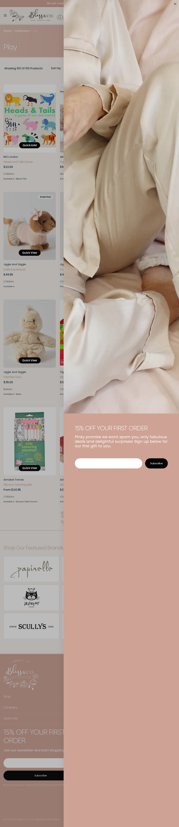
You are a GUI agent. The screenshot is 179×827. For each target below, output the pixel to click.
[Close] (175, 4)
